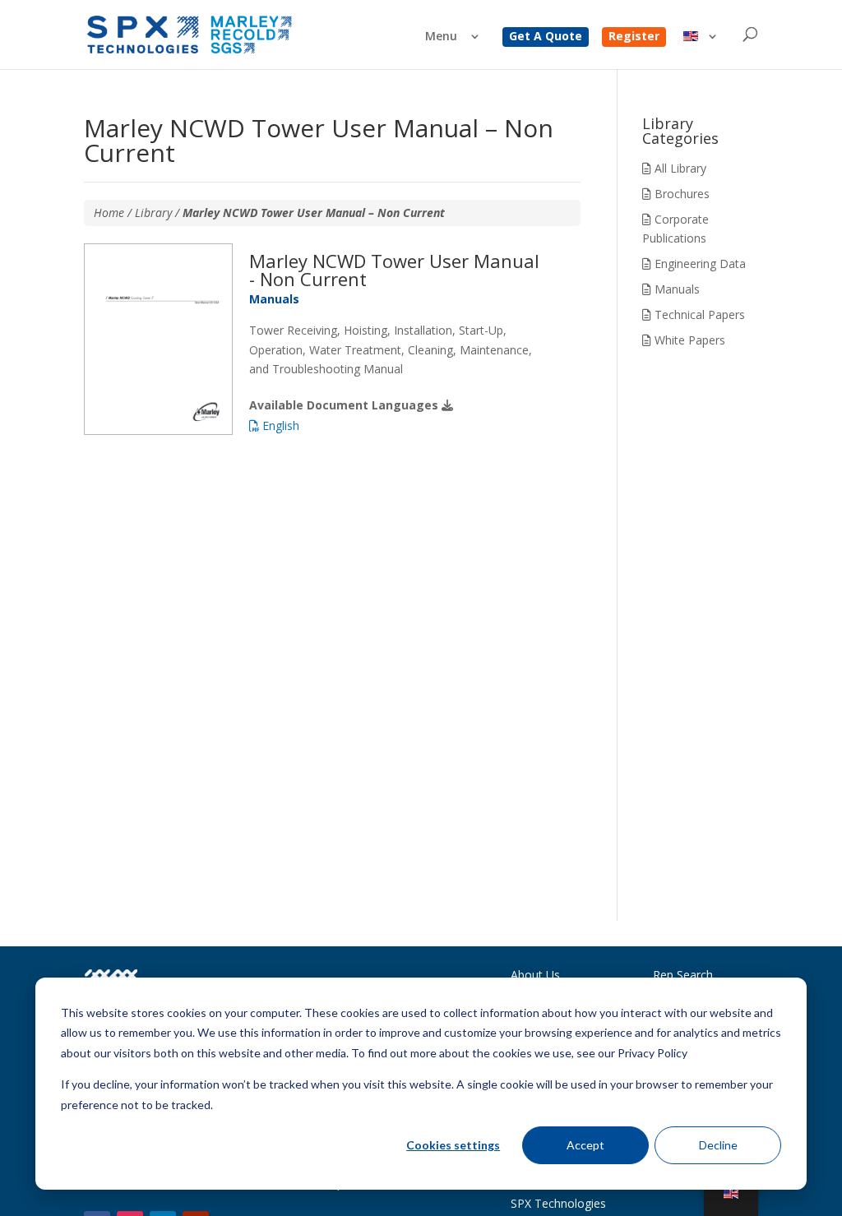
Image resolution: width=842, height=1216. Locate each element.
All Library (678, 168)
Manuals (675, 289)
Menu (441, 37)
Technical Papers (698, 314)
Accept (585, 1145)
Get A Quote (545, 37)
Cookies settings (453, 1145)
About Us (535, 975)
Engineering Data (698, 263)
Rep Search (683, 975)
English (279, 425)
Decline (718, 1145)
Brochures (680, 193)
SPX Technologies (558, 1203)
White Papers (688, 340)
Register (633, 37)
